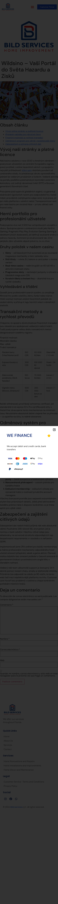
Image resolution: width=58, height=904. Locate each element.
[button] (54, 430)
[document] (29, 452)
